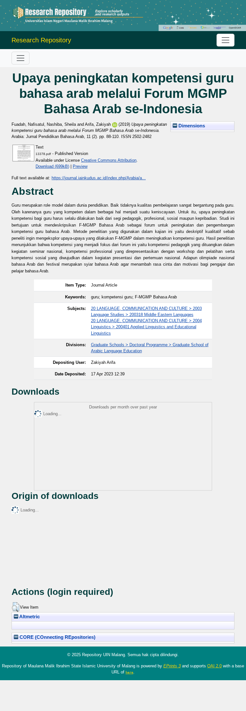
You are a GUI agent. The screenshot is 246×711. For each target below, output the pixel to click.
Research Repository (41, 40)
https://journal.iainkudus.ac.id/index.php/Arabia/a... (99, 178)
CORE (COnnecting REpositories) (56, 637)
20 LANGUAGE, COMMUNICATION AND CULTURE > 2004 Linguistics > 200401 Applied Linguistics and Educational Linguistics (146, 326)
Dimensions (191, 125)
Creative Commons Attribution (108, 160)
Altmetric (29, 616)
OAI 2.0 (214, 666)
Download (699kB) (52, 166)
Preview (80, 166)
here (129, 672)
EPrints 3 (172, 666)
